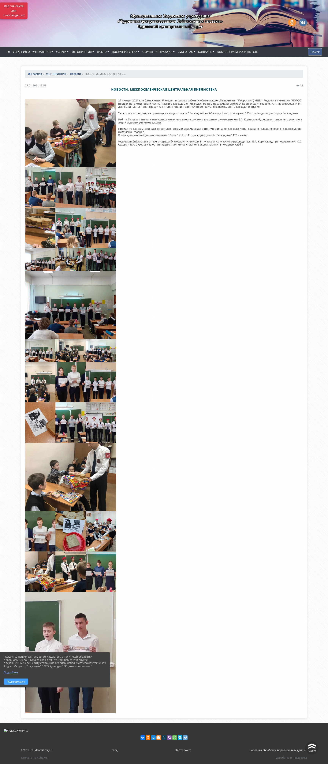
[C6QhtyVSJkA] (70, 228)
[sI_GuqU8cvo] (101, 382)
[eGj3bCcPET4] (101, 228)
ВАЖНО (102, 52)
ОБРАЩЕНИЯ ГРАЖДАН (157, 52)
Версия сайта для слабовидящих (14, 10)
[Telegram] (185, 737)
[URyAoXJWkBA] (70, 531)
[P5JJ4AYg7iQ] (70, 382)
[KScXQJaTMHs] (101, 350)
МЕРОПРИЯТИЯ (82, 52)
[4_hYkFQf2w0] (40, 187)
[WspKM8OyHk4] (101, 531)
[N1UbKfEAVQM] (40, 350)
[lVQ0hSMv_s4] (101, 259)
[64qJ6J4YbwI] (40, 228)
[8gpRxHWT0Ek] (70, 133)
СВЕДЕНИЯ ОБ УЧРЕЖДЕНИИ (32, 52)
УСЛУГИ (61, 52)
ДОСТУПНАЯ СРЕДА (124, 52)
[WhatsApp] (174, 737)
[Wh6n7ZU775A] (70, 477)
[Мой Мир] (153, 737)
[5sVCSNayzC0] (40, 259)
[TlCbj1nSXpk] (70, 422)
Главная (36, 74)
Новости (75, 74)
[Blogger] (158, 737)
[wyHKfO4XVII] (40, 531)
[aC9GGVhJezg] (101, 187)
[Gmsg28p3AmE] (70, 350)
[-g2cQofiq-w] (70, 305)
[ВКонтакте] (142, 737)
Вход (114, 750)
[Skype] (180, 737)
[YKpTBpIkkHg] (70, 571)
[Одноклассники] (148, 737)
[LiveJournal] (164, 737)
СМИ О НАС (185, 52)
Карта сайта (183, 750)
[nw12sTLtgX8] (40, 422)
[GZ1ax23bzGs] (70, 259)
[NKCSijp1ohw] (40, 382)
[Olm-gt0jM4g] (101, 422)
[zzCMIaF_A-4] (101, 571)
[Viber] (169, 737)
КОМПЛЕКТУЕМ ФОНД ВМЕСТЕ (237, 52)
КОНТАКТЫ (205, 52)
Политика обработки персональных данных (278, 750)
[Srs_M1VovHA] (40, 571)
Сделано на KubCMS (34, 757)
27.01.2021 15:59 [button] (35, 85)
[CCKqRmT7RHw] (70, 187)
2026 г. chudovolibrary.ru (37, 750)
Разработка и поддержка (291, 757)
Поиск (315, 52)
